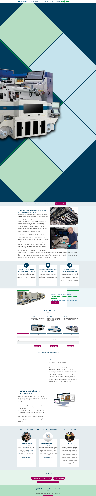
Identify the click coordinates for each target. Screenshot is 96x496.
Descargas (52, 203)
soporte (25, 447)
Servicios (45, 1)
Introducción (20, 203)
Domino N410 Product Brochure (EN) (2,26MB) (42, 478)
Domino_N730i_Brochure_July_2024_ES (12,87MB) (49, 481)
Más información (37, 346)
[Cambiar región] (69, 1)
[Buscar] (64, 1)
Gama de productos (32, 203)
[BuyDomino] (62, 1)
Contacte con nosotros (60, 203)
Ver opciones (55, 302)
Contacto (58, 1)
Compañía (51, 1)
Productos (37, 1)
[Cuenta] (67, 1)
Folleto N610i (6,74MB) (60, 478)
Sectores (31, 1)
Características (41, 203)
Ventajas (25, 203)
